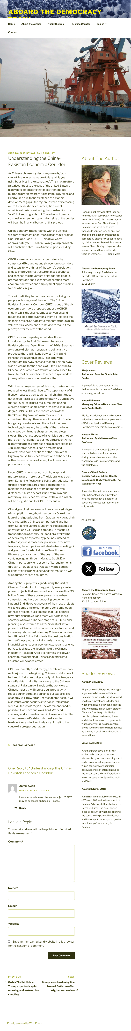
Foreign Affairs (24, 745)
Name (13, 888)
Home (11, 23)
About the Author (31, 23)
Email (12, 906)
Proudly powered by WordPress (24, 1023)
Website (13, 923)
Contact (12, 32)
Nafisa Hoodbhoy (43, 153)
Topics (100, 23)
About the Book (56, 23)
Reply (22, 807)
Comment (15, 841)
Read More (114, 253)
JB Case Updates (81, 23)
